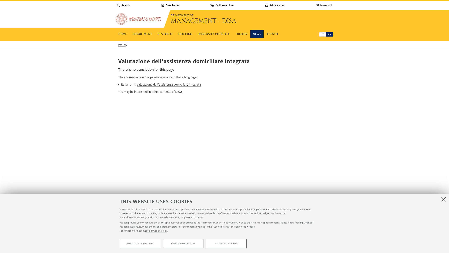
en (329, 34)
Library (241, 34)
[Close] (443, 199)
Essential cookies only (140, 243)
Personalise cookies (183, 243)
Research (165, 34)
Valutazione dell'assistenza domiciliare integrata (169, 84)
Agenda (272, 34)
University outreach (214, 34)
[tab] (322, 34)
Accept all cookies (226, 243)
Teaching (185, 34)
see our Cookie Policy (156, 230)
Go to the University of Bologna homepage (138, 19)
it (323, 34)
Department (142, 34)
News (257, 34)
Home (122, 34)
